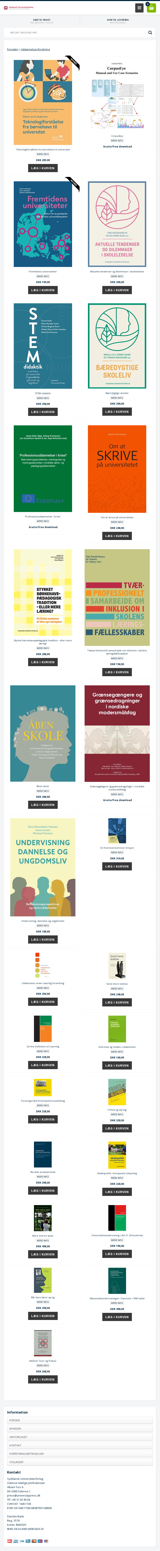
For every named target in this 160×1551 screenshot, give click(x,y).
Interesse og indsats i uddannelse (117, 1046)
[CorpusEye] (117, 130)
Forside (14, 1420)
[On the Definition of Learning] (43, 1041)
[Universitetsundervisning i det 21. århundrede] (117, 1230)
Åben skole (43, 786)
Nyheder (15, 1428)
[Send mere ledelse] (117, 978)
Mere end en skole (42, 1235)
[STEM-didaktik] (43, 388)
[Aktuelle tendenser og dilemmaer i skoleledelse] (117, 266)
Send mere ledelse (117, 983)
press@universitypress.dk (23, 1495)
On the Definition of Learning (43, 1046)
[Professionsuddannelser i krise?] (43, 511)
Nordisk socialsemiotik (42, 1172)
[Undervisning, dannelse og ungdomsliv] (42, 915)
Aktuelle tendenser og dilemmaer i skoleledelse (117, 271)
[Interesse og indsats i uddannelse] (117, 1041)
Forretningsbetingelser (26, 1454)
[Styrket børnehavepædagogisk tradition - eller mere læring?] (43, 635)
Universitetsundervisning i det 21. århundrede (117, 1235)
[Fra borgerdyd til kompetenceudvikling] (43, 1095)
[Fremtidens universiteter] (43, 266)
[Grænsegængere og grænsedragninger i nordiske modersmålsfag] (117, 781)
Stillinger (16, 1462)
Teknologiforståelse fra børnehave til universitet (43, 149)
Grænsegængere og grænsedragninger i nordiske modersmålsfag (117, 788)
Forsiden (12, 49)
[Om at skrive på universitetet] (117, 512)
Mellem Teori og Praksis (42, 1360)
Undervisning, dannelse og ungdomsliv (42, 920)
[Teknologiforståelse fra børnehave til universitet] (43, 144)
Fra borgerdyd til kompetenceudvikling (43, 1100)
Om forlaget (18, 1437)
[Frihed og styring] (117, 1104)
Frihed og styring (117, 1109)
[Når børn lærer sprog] (43, 1292)
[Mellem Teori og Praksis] (43, 1355)
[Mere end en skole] (43, 1230)
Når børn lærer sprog (43, 1297)
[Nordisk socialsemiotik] (43, 1166)
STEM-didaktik (43, 393)
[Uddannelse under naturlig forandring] (43, 977)
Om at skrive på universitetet (117, 517)
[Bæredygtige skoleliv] (117, 387)
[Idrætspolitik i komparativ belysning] (117, 1168)
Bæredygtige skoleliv (117, 393)
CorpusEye (117, 135)
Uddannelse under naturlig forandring (43, 983)
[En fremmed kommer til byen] (117, 842)
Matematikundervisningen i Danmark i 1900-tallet (117, 1298)
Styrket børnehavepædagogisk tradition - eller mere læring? (43, 642)
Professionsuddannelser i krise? (42, 516)
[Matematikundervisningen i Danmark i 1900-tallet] (117, 1293)
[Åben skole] (42, 780)
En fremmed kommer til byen (117, 847)
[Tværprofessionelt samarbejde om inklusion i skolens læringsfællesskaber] (117, 645)
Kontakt (15, 1445)
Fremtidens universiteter (43, 271)
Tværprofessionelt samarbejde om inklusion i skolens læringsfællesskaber (117, 652)
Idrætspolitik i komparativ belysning (117, 1173)
